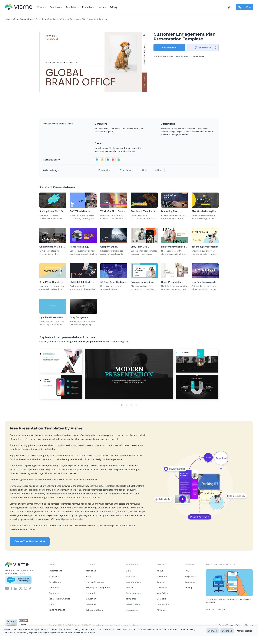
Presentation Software (192, 56)
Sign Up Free (244, 7)
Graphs (52, 604)
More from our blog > (215, 609)
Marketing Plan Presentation (169, 211)
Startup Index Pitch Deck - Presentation (52, 211)
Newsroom (162, 576)
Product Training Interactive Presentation (83, 246)
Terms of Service (226, 625)
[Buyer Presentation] (174, 270)
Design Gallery (133, 604)
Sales (88, 576)
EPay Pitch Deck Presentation (139, 246)
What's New (163, 593)
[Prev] (66, 62)
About (160, 571)
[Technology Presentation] (205, 235)
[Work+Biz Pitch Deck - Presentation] (113, 200)
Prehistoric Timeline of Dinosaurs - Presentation (144, 211)
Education (91, 599)
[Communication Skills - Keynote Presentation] (52, 235)
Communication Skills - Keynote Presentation (51, 246)
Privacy (239, 625)
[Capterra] (12, 620)
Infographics (55, 576)
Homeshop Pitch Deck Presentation (173, 246)
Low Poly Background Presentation (203, 282)
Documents (54, 593)
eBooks (129, 587)
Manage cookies (244, 630)
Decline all (227, 630)
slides (158, 170)
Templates (71, 7)
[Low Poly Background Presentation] (205, 270)
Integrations (132, 610)
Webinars (130, 576)
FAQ (187, 571)
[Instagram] (25, 588)
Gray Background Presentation (79, 317)
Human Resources (95, 582)
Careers (160, 582)
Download (162, 587)
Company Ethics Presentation (108, 246)
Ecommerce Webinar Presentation (142, 282)
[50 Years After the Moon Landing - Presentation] (113, 270)
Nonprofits (91, 593)
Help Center (191, 576)
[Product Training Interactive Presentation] (83, 235)
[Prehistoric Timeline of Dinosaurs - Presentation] (144, 200)
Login (228, 7)
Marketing (91, 571)
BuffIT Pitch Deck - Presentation (80, 211)
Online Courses (133, 593)
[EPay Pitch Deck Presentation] (144, 235)
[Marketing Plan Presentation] (174, 200)
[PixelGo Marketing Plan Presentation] (205, 200)
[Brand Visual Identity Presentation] (52, 270)
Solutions (55, 7)
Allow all (212, 630)
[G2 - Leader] (23, 620)
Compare (161, 599)
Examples (87, 7)
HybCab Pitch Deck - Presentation (81, 282)
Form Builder (55, 582)
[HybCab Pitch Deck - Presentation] (83, 270)
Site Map (249, 625)
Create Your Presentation (29, 541)
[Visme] (18, 7)
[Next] (120, 62)
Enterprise (91, 604)
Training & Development (98, 587)
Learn (101, 7)
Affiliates (161, 610)
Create (40, 7)
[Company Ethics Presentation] (113, 235)
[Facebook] (11, 588)
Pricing (113, 7)
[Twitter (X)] (20, 588)
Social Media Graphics (59, 599)
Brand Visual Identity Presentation (50, 282)
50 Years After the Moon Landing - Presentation (113, 282)
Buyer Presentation (171, 281)
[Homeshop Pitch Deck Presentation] (174, 235)
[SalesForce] (18, 580)
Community (163, 604)
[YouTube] (7, 588)
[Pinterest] (30, 588)
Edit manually (169, 47)
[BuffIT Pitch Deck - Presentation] (83, 200)
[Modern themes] (129, 374)
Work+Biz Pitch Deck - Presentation (112, 211)
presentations (126, 170)
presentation (104, 170)
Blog (128, 571)
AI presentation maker (71, 519)
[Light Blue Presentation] (52, 306)
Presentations (55, 571)
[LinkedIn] (15, 588)
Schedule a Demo (94, 610)
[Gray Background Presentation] (83, 306)
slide (144, 170)
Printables (54, 587)
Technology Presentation (205, 246)
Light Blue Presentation (51, 317)
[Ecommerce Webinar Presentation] (144, 270)
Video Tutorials (133, 582)
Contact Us (190, 582)
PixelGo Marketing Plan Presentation (204, 211)
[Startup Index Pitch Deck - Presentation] (52, 200)
